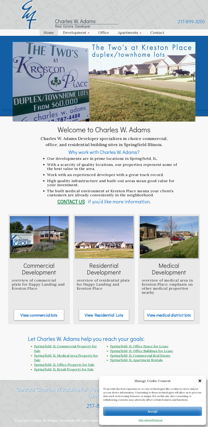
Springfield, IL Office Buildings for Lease (141, 351)
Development (74, 32)
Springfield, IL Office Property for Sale (64, 365)
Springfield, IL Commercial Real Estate (140, 355)
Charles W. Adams (75, 21)
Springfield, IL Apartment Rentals (136, 360)
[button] (200, 381)
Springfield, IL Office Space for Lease (139, 346)
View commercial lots (39, 315)
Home (49, 32)
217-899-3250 (191, 21)
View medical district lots (169, 315)
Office (103, 32)
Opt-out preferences (150, 420)
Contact (157, 32)
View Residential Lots (104, 315)
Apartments (128, 32)
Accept (153, 411)
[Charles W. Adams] (29, 14)
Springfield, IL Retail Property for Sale (64, 369)
